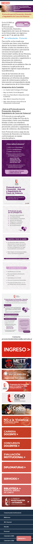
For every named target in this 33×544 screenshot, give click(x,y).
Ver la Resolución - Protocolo (15, 38)
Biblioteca (7, 517)
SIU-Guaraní (8, 522)
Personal (6, 531)
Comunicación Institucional (12, 513)
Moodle (6, 526)
